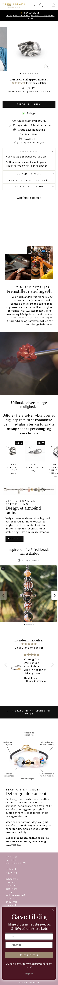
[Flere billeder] (54, 595)
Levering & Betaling (29, 186)
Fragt (26, 91)
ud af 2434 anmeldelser (29, 647)
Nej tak (29, 973)
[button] (19, 82)
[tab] (24, 624)
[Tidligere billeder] (3, 595)
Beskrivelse (29, 151)
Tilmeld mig (29, 955)
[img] (29, 644)
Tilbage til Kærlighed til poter (31, 712)
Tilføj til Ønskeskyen (31, 142)
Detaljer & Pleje (29, 173)
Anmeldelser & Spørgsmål (29, 180)
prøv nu (14, 538)
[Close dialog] (53, 910)
